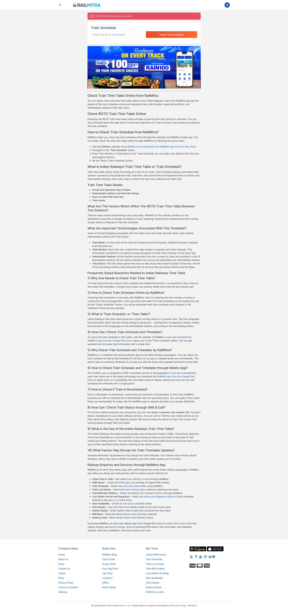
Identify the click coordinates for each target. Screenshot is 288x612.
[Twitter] (191, 556)
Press (61, 563)
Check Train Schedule (171, 34)
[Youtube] (200, 556)
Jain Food (107, 573)
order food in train (176, 523)
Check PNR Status (156, 554)
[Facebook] (196, 556)
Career (62, 573)
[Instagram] (205, 556)
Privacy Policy (66, 582)
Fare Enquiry (153, 582)
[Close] (196, 16)
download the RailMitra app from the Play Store (170, 146)
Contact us (64, 568)
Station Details (154, 587)
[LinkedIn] (210, 556)
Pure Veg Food (110, 568)
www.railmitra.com (131, 146)
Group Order (109, 563)
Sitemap (62, 591)
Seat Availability (154, 577)
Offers (105, 582)
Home (61, 554)
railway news (130, 514)
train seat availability (133, 503)
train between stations (151, 493)
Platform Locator (155, 591)
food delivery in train (138, 479)
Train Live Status (155, 563)
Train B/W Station (155, 568)
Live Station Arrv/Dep (157, 573)
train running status (135, 489)
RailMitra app (99, 372)
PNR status (125, 482)
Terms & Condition (68, 587)
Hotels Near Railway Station (139, 517)
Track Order (108, 559)
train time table (131, 486)
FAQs (61, 577)
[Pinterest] (213, 556)
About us (63, 559)
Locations (107, 577)
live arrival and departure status (156, 496)
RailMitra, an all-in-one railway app (118, 523)
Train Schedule (154, 559)
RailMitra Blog (109, 554)
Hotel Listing (109, 587)
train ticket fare (121, 507)
